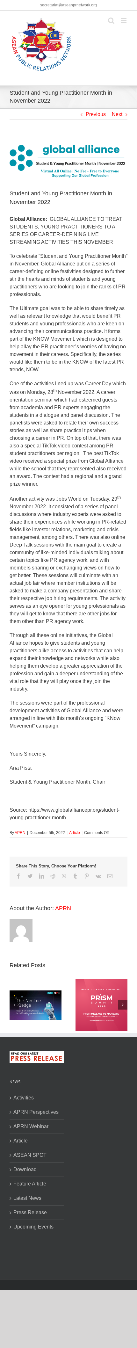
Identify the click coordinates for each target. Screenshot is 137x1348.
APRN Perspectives (36, 1112)
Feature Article (29, 1183)
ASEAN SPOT (30, 1155)
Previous (96, 114)
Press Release (30, 1212)
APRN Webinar (30, 1126)
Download (25, 1169)
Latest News (27, 1198)
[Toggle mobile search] (111, 20)
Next (117, 114)
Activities (23, 1097)
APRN (20, 832)
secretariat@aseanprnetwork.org (68, 5)
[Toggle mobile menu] (124, 20)
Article (74, 832)
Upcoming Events (33, 1226)
